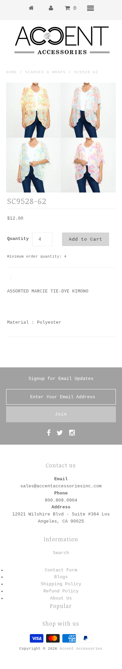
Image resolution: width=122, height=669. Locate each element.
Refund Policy (61, 591)
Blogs (61, 577)
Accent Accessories (81, 649)
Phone (61, 493)
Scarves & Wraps (45, 72)
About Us (61, 598)
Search (61, 552)
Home (11, 72)
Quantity (18, 238)
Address (61, 507)
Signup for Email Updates (61, 378)
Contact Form (61, 570)
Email (61, 479)
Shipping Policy (61, 584)
